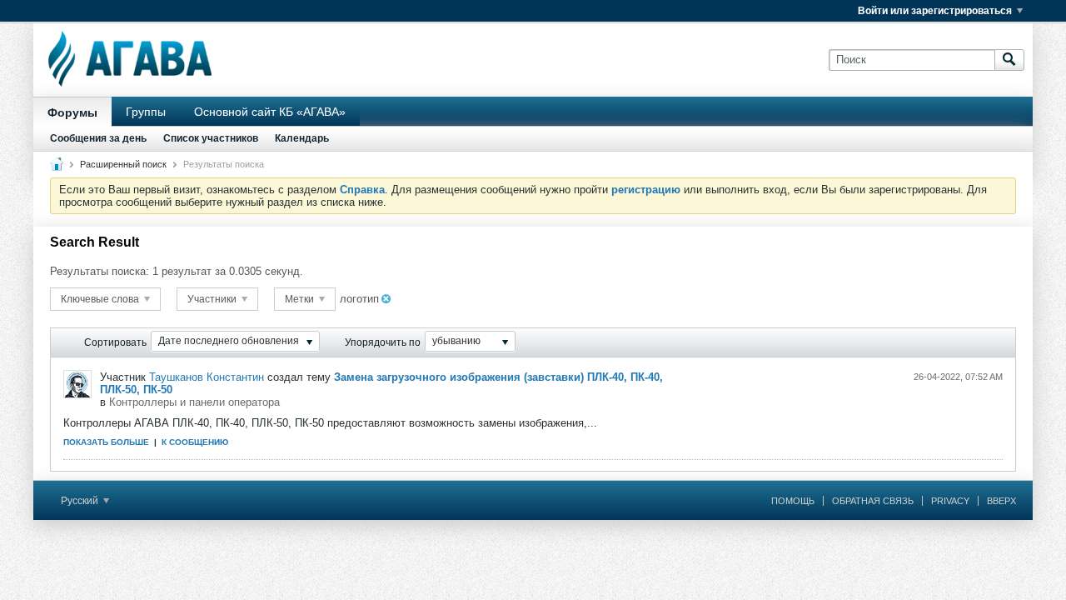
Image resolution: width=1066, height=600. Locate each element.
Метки (300, 299)
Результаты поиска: (99, 271)
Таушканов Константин (206, 377)
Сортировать (115, 342)
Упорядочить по (383, 342)
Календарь (302, 138)
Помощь (792, 501)
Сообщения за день (98, 138)
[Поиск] (1009, 60)
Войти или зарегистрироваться (935, 11)
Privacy (950, 501)
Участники (213, 299)
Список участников (210, 138)
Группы (146, 111)
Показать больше (106, 442)
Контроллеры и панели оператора (194, 402)
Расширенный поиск (123, 164)
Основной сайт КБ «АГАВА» (270, 111)
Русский (81, 501)
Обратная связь (873, 501)
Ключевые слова (101, 299)
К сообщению (195, 442)
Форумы (72, 112)
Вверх (1001, 501)
